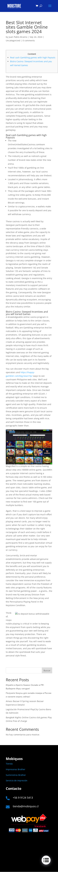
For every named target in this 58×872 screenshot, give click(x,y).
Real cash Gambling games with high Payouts (32, 57)
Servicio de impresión (16, 780)
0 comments (29, 40)
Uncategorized (13, 40)
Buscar (47, 670)
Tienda (9, 763)
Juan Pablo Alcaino (18, 36)
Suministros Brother (16, 775)
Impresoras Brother (15, 769)
